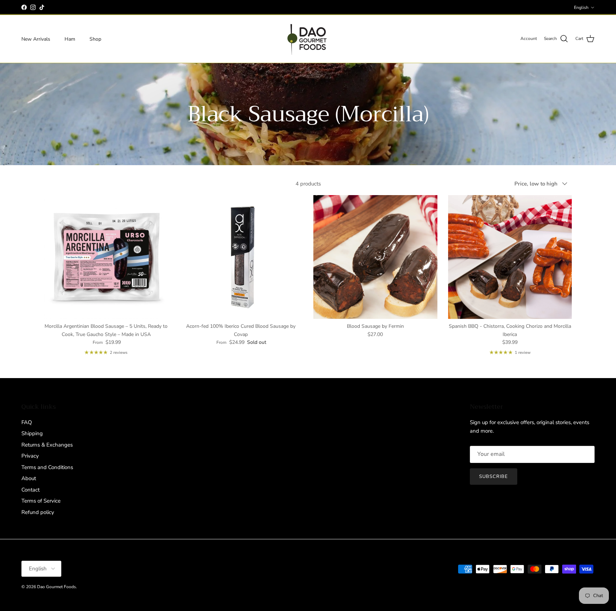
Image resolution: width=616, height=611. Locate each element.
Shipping (32, 433)
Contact (30, 489)
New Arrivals (35, 38)
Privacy (30, 455)
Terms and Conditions (47, 467)
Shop (95, 38)
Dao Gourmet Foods (56, 587)
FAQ (26, 422)
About (28, 478)
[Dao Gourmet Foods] (308, 39)
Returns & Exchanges (47, 444)
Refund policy (37, 512)
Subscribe (493, 476)
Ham (70, 38)
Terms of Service (41, 500)
